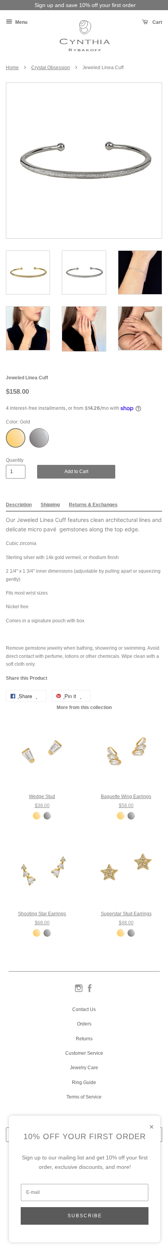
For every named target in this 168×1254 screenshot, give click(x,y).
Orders (84, 1024)
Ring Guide (84, 1082)
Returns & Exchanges (93, 504)
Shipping (50, 504)
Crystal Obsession (50, 67)
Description (19, 504)
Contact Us (84, 1009)
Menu (20, 22)
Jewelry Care (84, 1067)
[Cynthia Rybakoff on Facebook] (90, 991)
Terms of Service (84, 1097)
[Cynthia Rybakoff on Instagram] (79, 991)
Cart (156, 22)
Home (12, 67)
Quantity (14, 460)
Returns (84, 1038)
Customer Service (84, 1053)
